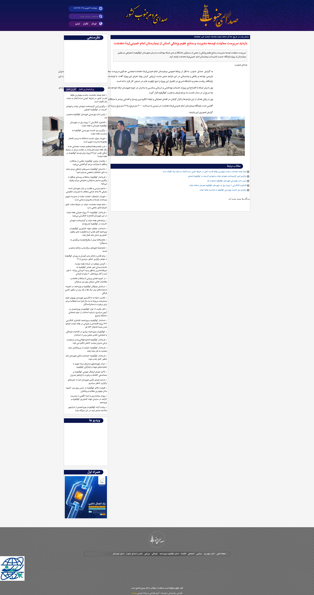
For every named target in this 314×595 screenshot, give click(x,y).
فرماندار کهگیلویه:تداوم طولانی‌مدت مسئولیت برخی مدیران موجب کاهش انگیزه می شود (87, 341)
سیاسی (199, 553)
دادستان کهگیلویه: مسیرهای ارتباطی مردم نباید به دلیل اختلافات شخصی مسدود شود (86, 171)
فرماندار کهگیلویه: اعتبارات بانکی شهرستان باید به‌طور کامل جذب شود (86, 357)
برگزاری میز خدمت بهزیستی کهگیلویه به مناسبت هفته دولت (223, 190)
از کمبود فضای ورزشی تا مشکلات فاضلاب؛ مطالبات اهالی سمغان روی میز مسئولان (88, 280)
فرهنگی (154, 553)
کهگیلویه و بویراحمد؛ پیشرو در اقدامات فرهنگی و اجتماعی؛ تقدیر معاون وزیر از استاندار (86, 333)
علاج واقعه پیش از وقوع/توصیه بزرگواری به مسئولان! (88, 241)
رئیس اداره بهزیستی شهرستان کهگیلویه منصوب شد (226, 180)
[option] (86, 42)
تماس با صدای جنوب (134, 553)
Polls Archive (100, 42)
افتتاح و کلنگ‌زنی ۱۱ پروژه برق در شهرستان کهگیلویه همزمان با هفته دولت (217, 185)
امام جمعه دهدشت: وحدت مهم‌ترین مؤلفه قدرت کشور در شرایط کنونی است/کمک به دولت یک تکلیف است (204, 171)
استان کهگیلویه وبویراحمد (169, 553)
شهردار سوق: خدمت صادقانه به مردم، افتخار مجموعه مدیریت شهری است (87, 140)
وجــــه (134, 593)
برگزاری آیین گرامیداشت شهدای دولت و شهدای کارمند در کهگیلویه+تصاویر (217, 176)
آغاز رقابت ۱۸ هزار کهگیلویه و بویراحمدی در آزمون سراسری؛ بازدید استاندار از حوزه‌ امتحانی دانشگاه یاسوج (87, 312)
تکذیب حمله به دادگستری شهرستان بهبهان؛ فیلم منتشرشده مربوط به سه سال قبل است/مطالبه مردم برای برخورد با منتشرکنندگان (86, 301)
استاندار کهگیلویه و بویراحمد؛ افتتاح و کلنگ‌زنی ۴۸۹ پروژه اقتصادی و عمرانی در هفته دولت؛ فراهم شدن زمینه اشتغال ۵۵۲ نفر (86, 324)
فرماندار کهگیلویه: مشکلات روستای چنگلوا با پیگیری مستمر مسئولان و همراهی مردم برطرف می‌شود (87, 180)
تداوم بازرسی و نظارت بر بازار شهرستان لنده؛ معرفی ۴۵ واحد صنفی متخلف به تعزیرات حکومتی (86, 190)
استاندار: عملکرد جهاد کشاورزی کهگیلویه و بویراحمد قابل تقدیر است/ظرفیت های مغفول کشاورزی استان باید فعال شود (88, 232)
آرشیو (77, 24)
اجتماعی (191, 553)
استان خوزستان (118, 553)
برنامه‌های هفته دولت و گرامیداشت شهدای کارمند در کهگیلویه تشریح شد (88, 222)
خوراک (94, 24)
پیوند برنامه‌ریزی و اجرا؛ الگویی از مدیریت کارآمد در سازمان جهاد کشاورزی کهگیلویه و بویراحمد (88, 399)
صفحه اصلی (221, 553)
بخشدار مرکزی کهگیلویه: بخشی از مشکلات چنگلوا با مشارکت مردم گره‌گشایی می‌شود (88, 163)
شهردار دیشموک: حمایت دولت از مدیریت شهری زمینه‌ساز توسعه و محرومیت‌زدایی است (86, 198)
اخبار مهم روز (209, 553)
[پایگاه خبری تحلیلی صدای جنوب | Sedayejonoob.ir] (219, 13)
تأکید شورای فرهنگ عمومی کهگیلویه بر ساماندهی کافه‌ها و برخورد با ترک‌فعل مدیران (88, 373)
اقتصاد (183, 553)
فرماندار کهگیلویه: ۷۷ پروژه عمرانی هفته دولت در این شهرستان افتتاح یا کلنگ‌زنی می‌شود (86, 214)
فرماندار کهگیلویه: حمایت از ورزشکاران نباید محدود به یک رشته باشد (87, 349)
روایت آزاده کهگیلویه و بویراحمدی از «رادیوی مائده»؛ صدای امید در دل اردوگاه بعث (87, 409)
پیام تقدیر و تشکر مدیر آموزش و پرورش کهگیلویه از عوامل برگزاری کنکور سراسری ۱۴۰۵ (86, 257)
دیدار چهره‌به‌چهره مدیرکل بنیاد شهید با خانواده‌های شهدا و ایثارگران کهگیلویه (90, 365)
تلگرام (85, 24)
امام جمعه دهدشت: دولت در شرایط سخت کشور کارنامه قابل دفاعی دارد (86, 206)
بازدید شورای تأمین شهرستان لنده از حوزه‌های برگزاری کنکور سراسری (87, 381)
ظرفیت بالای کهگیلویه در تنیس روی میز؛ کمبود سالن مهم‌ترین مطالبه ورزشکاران (86, 389)
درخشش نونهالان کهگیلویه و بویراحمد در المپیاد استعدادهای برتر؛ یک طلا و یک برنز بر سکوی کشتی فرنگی (86, 290)
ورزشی (147, 553)
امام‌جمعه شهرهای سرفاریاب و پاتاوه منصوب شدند (88, 249)
